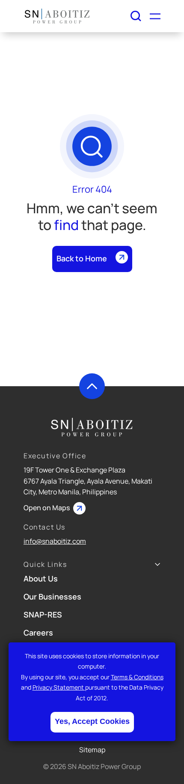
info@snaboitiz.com (55, 541)
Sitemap (92, 749)
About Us (41, 578)
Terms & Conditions (137, 677)
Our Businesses (52, 596)
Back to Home (81, 258)
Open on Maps (47, 507)
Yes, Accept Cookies (92, 721)
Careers (38, 632)
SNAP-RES (43, 614)
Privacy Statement (59, 687)
